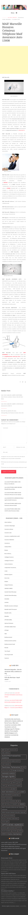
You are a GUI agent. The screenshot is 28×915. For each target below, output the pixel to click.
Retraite (6, 647)
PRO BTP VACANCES (6, 830)
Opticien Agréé (5, 821)
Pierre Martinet (13, 17)
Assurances (21, 17)
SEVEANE (15, 830)
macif (17, 791)
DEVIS (24, 767)
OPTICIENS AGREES (12, 825)
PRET (6, 633)
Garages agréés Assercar (7, 779)
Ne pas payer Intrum (6, 858)
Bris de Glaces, (8, 553)
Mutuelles (8, 19)
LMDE (3, 785)
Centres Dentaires (9, 564)
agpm (3, 749)
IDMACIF (14, 782)
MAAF (14, 789)
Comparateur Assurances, (10, 567)
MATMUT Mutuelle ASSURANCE (8, 801)
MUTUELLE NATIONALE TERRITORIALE (10, 818)
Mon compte (14, 854)
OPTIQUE (7, 630)
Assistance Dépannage (10, 525)
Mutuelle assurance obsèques (11, 606)
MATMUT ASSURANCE (6, 798)
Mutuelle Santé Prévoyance (11, 609)
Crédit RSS (14, 665)
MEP (19, 801)
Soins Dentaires (14, 834)
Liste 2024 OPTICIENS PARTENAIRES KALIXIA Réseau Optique (13, 694)
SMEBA (4, 834)
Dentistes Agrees (8, 574)
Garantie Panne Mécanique (10, 592)
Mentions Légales (6, 906)
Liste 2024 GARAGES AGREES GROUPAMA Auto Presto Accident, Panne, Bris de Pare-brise (12, 397)
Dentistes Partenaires (11, 767)
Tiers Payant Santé (9, 654)
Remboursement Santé (10, 644)
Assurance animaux (9, 529)
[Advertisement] (14, 60)
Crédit (3, 19)
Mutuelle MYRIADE (10, 815)
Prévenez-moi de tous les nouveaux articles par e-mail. (14, 467)
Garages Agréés (8, 776)
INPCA (19, 782)
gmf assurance (18, 779)
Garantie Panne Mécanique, (11, 595)
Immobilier (7, 599)
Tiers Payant (7, 651)
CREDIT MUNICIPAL (6, 764)
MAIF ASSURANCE (7, 795)
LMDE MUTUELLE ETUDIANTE (14, 785)
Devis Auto (7, 578)
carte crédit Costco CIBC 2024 (9, 842)
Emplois (6, 581)
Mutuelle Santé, (8, 613)
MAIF (22, 792)
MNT (3, 815)
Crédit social (14, 838)
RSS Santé (14, 715)
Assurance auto (8, 532)
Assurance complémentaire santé (12, 536)
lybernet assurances (6, 788)
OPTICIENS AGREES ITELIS (10, 626)
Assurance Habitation (9, 539)
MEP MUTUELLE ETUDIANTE (10, 804)
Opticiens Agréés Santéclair (8, 827)
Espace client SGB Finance (8, 873)
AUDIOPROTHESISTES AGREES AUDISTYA (10, 761)
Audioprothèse (8, 546)
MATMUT (16, 795)
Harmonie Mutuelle (6, 782)
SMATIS (20, 830)
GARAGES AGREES (9, 588)
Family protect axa (6, 770)
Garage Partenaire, (9, 585)
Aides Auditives (8, 522)
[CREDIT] (23, 124)
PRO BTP (19, 827)
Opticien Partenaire (9, 623)
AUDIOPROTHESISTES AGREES (11, 757)
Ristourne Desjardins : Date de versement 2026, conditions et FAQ (13, 671)
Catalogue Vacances (9, 557)
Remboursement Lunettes (10, 640)
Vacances (7, 658)
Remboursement (8, 637)
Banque (6, 550)
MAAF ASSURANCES (8, 792)
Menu (12, 13)
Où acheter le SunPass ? (7, 891)
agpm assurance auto (12, 749)
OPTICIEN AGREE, (8, 619)
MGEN (22, 804)
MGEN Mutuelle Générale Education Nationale (13, 812)
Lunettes (7, 602)
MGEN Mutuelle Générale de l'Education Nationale (13, 808)
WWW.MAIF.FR (22, 130)
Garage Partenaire (17, 770)
